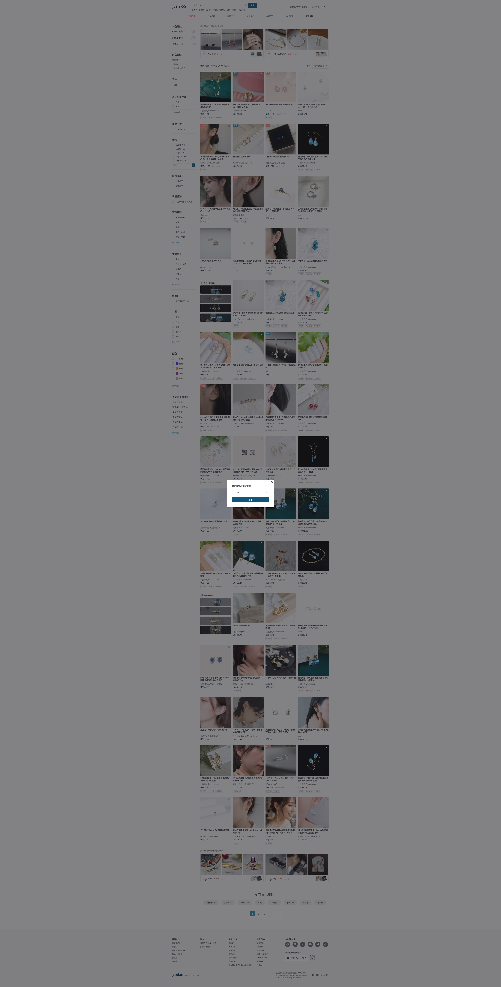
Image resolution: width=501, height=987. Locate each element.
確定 (250, 499)
